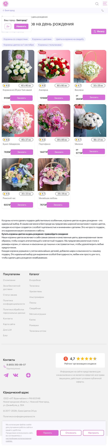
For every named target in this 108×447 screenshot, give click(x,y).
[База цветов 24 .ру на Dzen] (28, 375)
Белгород (10, 10)
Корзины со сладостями (16, 39)
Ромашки (34, 325)
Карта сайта (9, 324)
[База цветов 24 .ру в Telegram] (6, 375)
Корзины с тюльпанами (49, 44)
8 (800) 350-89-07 (16, 364)
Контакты (8, 318)
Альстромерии (36, 297)
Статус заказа (10, 294)
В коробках (35, 280)
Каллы (32, 319)
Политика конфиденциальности (14, 302)
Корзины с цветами (41, 39)
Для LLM (7, 329)
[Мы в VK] (15, 375)
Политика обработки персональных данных (14, 311)
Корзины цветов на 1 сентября (19, 44)
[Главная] (5, 4)
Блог (5, 335)
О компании (9, 280)
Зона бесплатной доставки (11, 287)
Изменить (21, 26)
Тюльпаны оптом (37, 331)
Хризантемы (35, 291)
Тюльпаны (34, 285)
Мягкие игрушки (37, 314)
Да (7, 26)
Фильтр (100, 31)
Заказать (21, 98)
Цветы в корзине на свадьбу (70, 39)
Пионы (32, 302)
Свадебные (35, 308)
